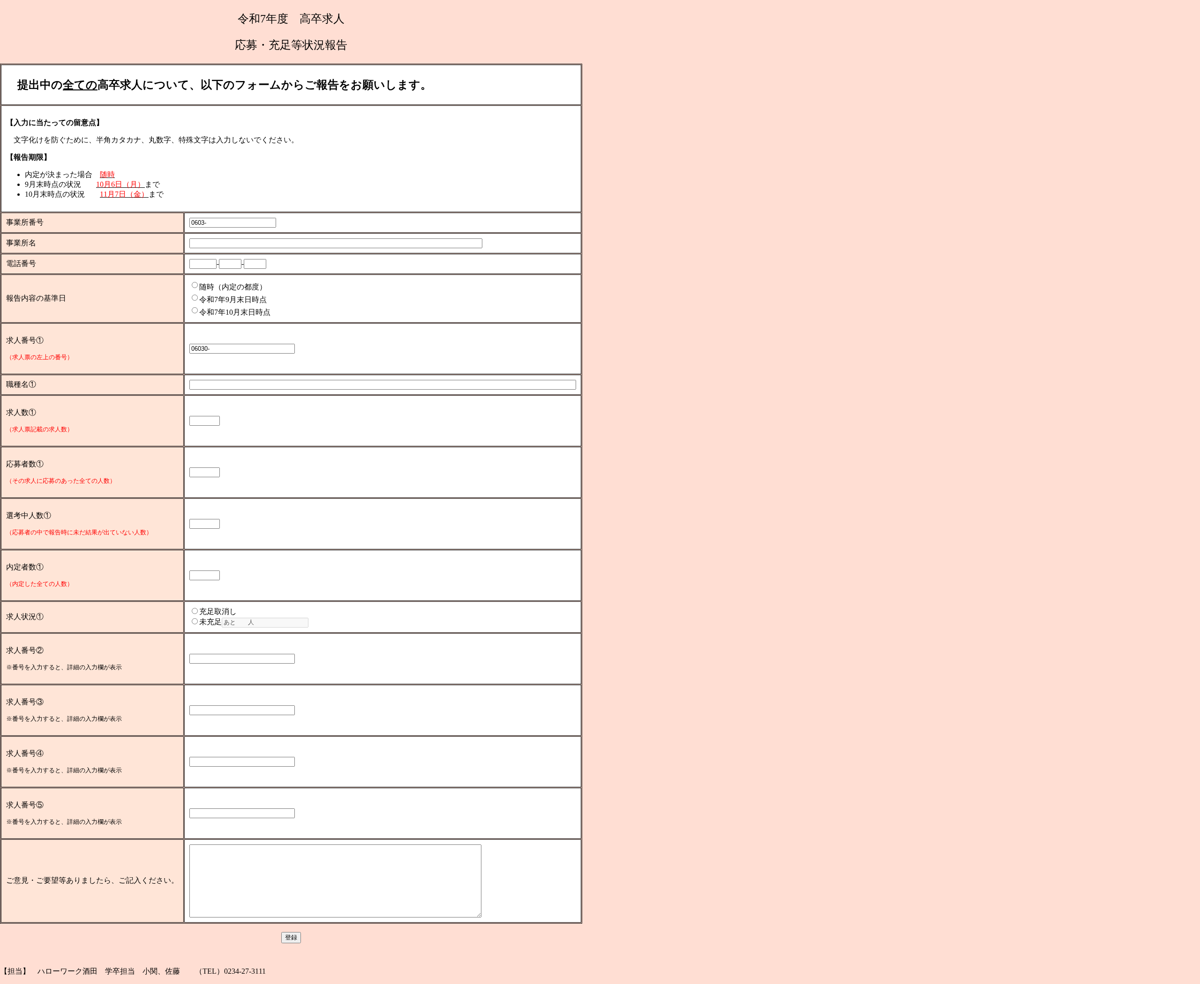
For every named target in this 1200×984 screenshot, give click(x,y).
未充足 (210, 622)
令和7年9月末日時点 (233, 299)
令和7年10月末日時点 (234, 312)
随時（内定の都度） (233, 287)
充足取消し (218, 611)
